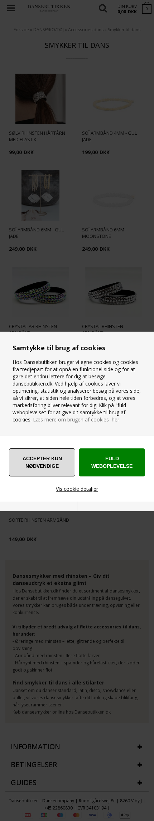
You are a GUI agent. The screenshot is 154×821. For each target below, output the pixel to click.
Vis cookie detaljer (77, 488)
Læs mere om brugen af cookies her (76, 419)
